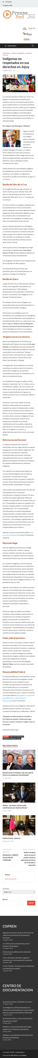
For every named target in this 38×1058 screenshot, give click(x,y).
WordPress (14, 1055)
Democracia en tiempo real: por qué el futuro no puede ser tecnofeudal (18, 774)
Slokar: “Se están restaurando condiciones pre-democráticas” (15, 806)
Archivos (6, 889)
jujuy (19, 738)
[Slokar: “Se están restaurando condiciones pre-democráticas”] (19, 793)
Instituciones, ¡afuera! (11, 838)
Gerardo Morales (9, 738)
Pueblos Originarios (18, 53)
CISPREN (9, 926)
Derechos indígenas (16, 736)
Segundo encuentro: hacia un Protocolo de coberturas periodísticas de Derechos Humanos (18, 935)
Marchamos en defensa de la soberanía (17, 952)
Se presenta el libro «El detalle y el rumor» (18, 1002)
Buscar (5, 899)
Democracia (6, 53)
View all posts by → (11, 879)
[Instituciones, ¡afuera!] (19, 826)
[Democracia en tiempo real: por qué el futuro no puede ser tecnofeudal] (19, 760)
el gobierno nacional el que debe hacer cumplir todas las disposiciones (19, 698)
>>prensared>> (20, 1052)
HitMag (23, 1055)
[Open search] (32, 45)
